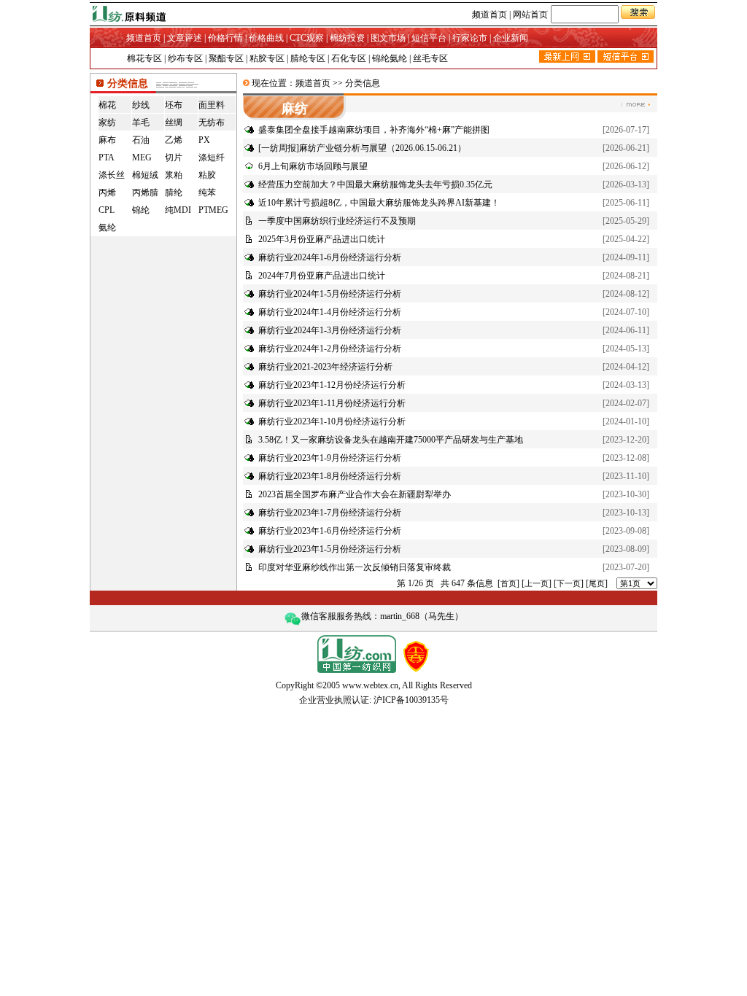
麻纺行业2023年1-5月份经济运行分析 (329, 549)
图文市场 (388, 38)
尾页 (597, 583)
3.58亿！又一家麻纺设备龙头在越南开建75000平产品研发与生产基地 (390, 440)
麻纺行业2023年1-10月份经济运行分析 (332, 421)
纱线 (141, 105)
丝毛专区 (430, 58)
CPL (106, 210)
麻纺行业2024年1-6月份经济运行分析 (329, 257)
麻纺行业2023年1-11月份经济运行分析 (332, 403)
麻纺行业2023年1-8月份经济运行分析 (329, 476)
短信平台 (428, 38)
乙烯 (173, 140)
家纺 (107, 122)
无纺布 (211, 122)
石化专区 (348, 58)
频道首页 (489, 14)
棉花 (107, 105)
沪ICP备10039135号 (411, 700)
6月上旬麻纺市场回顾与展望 (313, 166)
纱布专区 (185, 58)
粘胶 (207, 175)
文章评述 (184, 38)
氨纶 (107, 227)
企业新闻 (510, 38)
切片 (173, 157)
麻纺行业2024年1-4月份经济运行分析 (329, 312)
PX (204, 140)
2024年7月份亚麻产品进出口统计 (321, 276)
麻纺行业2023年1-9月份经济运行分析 (329, 458)
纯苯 (207, 192)
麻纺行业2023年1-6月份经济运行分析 (329, 531)
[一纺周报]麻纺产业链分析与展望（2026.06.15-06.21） (362, 148)
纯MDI (178, 210)
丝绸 (173, 122)
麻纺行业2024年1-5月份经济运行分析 (329, 294)
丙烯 (107, 192)
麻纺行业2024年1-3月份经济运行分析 (329, 330)
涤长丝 (111, 175)
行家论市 (469, 38)
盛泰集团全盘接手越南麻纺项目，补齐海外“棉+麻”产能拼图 (373, 130)
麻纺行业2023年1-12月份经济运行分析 (332, 385)
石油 (141, 140)
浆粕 (173, 175)
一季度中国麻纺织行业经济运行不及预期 (337, 221)
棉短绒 (145, 175)
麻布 (107, 140)
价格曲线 (266, 38)
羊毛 (141, 122)
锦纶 (141, 210)
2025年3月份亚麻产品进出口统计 (321, 239)
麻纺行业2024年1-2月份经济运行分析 (329, 348)
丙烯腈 (145, 192)
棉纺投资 (347, 38)
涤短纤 (211, 157)
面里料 (211, 105)
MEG (142, 157)
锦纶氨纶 (389, 58)
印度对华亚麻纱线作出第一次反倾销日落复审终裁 (354, 567)
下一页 (569, 583)
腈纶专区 (307, 58)
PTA (106, 157)
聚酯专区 (226, 58)
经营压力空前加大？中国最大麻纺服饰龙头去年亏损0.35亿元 (375, 184)
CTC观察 (307, 38)
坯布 (173, 105)
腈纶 (173, 192)
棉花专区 (144, 58)
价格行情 (225, 38)
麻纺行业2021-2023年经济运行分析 (325, 367)
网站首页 (530, 14)
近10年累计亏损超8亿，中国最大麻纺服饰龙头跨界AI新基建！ (379, 203)
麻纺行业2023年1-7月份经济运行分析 (329, 512)
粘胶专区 (267, 58)
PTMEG (213, 210)
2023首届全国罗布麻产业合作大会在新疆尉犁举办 (354, 494)
